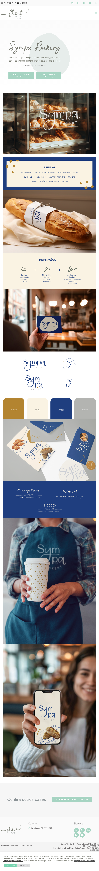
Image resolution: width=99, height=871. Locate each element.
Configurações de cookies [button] (13, 861)
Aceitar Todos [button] (10, 865)
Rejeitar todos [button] (24, 865)
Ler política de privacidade (84, 861)
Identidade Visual (39, 65)
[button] (96, 13)
